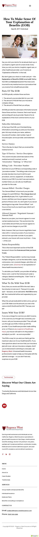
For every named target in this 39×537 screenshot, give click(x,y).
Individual (24, 29)
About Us (5, 472)
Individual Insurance (8, 493)
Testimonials (6, 480)
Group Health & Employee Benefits (13, 490)
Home (4, 469)
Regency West (7, 351)
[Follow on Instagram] (9, 454)
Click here (17, 265)
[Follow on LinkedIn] (6, 454)
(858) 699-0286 (13, 514)
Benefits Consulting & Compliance (13, 501)
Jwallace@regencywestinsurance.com (19, 511)
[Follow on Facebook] (2, 454)
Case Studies (6, 476)
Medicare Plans (7, 497)
